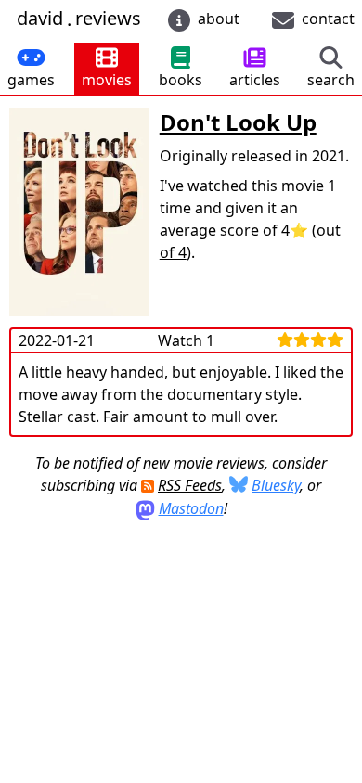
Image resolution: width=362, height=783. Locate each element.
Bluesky (276, 485)
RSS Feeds (190, 485)
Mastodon (191, 508)
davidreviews (79, 19)
